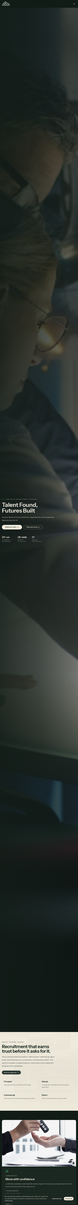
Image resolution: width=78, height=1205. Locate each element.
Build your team (10, 527)
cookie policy (8, 1201)
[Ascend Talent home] (6, 3)
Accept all (68, 1198)
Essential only (57, 1198)
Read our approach (10, 1072)
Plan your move (32, 527)
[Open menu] (74, 4)
